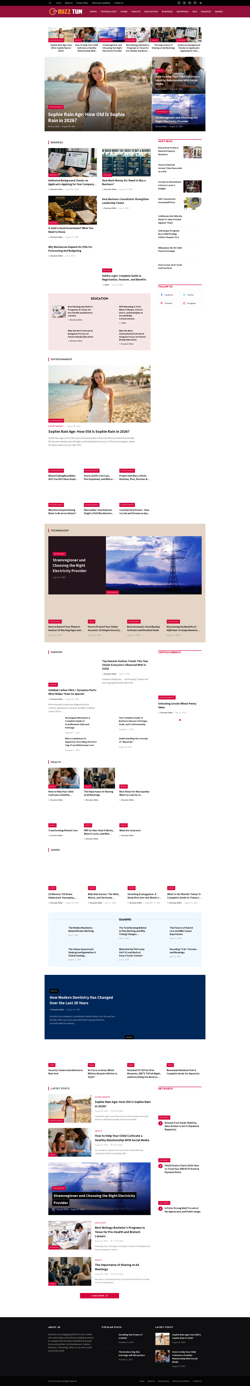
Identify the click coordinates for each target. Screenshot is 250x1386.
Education (151, 11)
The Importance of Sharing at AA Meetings (163, 46)
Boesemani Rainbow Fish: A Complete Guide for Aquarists (183, 1072)
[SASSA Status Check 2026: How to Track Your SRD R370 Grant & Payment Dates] (180, 1149)
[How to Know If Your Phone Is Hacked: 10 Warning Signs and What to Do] (65, 612)
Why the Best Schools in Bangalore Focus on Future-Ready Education (80, 333)
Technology (109, 11)
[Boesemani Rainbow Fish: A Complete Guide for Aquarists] (184, 1055)
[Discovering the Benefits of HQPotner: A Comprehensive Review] (184, 612)
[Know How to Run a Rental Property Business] (192, 152)
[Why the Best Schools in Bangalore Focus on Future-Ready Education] (59, 335)
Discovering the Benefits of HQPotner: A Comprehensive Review (182, 628)
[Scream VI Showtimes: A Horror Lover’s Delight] (192, 186)
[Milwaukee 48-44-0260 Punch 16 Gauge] (192, 252)
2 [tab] (180, 720)
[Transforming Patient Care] (64, 817)
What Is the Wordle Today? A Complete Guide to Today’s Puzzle (184, 896)
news (93, 11)
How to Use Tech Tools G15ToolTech (170, 266)
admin (106, 285)
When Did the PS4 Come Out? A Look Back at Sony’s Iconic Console (132, 952)
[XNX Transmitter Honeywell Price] (192, 203)
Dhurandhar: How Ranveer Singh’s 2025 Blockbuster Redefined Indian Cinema (98, 511)
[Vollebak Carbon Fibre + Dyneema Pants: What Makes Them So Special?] (72, 672)
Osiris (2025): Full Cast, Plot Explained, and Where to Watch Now (98, 477)
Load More (98, 1295)
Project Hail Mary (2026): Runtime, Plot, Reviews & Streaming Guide (133, 477)
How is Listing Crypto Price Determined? (174, 705)
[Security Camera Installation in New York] (65, 1055)
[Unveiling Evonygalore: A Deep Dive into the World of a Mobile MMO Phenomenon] (145, 873)
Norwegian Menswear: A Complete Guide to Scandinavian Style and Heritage (77, 722)
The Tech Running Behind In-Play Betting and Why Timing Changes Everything (132, 931)
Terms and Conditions (101, 2)
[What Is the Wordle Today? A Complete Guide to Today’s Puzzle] (184, 873)
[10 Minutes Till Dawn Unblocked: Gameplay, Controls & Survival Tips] (65, 873)
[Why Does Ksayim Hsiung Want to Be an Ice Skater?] (64, 496)
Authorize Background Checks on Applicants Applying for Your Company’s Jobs (189, 48)
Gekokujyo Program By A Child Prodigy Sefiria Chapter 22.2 (168, 234)
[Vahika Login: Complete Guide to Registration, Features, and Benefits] (126, 258)
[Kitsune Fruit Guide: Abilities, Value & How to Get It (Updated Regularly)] (180, 1107)
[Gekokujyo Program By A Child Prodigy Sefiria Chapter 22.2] (192, 235)
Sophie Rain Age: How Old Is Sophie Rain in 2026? (61, 48)
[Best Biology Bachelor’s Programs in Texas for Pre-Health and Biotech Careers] (137, 34)
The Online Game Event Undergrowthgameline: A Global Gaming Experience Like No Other (82, 952)
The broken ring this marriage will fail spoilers (132, 1353)
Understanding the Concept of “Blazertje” (133, 740)
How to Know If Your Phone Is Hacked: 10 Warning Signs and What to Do (64, 628)
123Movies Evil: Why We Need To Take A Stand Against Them (170, 219)
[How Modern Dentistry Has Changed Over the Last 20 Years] (165, 1007)
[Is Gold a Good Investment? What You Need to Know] (72, 210)
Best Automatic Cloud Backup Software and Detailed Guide (143, 628)
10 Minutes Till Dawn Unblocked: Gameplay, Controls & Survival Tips (62, 896)
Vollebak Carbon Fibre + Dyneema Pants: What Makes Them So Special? (72, 692)
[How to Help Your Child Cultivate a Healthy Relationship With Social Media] (86, 34)
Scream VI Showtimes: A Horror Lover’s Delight (170, 185)
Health (136, 11)
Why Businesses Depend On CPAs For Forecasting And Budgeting (70, 248)
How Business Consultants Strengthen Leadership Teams (125, 201)
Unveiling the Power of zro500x (130, 1336)
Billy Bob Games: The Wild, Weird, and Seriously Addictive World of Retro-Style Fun (103, 896)
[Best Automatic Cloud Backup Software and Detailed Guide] (144, 612)
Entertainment (56, 40)
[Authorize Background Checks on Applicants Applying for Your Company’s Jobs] (189, 34)
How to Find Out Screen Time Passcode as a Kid (170, 168)
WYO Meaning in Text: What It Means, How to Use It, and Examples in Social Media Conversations (131, 312)
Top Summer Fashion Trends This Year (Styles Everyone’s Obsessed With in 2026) (125, 664)
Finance (206, 11)
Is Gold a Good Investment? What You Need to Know (70, 230)
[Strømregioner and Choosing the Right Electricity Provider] (112, 34)
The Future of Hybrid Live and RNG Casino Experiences (181, 931)
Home (58, 2)
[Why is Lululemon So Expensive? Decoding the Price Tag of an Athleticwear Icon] (55, 744)
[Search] (200, 3)
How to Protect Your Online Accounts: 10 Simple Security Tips (104, 628)
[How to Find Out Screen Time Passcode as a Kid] (192, 169)
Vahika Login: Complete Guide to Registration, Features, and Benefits (124, 277)
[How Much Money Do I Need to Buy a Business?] (126, 162)
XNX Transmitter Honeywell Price (167, 200)
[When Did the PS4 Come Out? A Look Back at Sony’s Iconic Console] (110, 954)
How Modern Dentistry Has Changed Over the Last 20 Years (81, 1000)
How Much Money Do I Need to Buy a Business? (124, 182)
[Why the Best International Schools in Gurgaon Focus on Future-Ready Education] (110, 335)
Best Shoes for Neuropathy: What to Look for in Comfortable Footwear (134, 793)
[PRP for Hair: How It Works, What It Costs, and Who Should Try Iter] (99, 817)
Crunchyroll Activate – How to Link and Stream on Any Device (134, 511)
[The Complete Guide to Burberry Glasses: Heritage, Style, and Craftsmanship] (109, 723)
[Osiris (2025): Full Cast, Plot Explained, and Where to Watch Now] (99, 462)
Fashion (53, 684)
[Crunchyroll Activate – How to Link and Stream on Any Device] (135, 496)
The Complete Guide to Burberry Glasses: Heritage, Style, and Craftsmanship (133, 721)
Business (167, 11)
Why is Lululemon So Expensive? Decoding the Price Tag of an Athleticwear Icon (81, 742)
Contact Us (118, 2)
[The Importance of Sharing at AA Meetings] (163, 34)
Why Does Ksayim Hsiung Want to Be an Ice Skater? (62, 511)
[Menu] (50, 3)
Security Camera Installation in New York (65, 1072)
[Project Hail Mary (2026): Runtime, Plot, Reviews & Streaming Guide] (135, 462)
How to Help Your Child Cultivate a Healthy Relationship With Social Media (86, 48)
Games (219, 11)
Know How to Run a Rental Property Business (168, 151)
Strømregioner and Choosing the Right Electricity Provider (112, 48)
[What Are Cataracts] (135, 817)
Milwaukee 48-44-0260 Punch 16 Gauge (170, 249)
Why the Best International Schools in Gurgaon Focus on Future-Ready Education (132, 335)
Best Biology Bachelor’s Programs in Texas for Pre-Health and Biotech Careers (138, 48)
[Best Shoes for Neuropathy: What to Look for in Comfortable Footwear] (135, 778)
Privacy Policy (82, 2)
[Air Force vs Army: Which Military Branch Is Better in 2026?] (105, 1055)
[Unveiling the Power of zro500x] (109, 1339)
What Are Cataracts (130, 830)
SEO (195, 11)
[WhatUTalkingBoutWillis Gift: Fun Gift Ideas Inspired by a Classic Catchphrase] (64, 462)
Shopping (183, 11)
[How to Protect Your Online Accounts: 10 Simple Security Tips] (105, 612)
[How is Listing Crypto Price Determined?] (180, 677)
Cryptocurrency (166, 697)
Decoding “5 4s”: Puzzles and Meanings (183, 951)
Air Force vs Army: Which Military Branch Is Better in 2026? (102, 1073)
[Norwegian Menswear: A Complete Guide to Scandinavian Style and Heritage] (55, 723)
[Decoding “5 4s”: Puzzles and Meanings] (161, 954)
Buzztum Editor (53, 126)
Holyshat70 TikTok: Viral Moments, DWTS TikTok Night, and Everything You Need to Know (144, 1074)
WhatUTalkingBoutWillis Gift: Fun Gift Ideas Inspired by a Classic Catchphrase (63, 477)
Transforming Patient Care (63, 830)
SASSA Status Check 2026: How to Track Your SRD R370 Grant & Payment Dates (182, 1169)
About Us (69, 2)
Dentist (129, 1037)
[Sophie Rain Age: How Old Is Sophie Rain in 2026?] (61, 34)
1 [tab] (177, 720)
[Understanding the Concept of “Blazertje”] (109, 744)
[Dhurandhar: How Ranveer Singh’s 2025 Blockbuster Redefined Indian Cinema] (99, 496)
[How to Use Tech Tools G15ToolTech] (192, 269)
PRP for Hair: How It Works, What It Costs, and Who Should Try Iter (99, 832)
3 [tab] (182, 720)
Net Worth (164, 1117)
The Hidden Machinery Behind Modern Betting (81, 929)
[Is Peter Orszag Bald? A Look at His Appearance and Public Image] (180, 1192)
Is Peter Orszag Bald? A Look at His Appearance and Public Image (183, 1210)
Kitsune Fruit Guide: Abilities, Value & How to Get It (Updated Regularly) (182, 1126)
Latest (91, 621)
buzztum (58, 1381)
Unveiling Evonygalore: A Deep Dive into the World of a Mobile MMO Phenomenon (145, 896)
